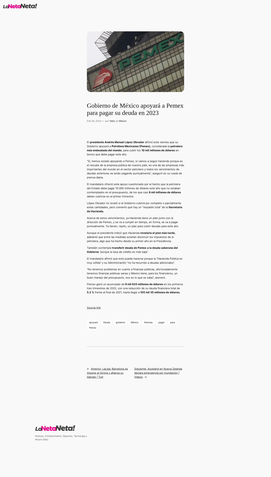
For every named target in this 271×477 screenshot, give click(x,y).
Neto (112, 121)
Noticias (148, 322)
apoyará (93, 322)
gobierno (120, 322)
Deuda (106, 322)
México (123, 121)
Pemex (92, 327)
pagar (161, 322)
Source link (94, 307)
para (172, 322)
